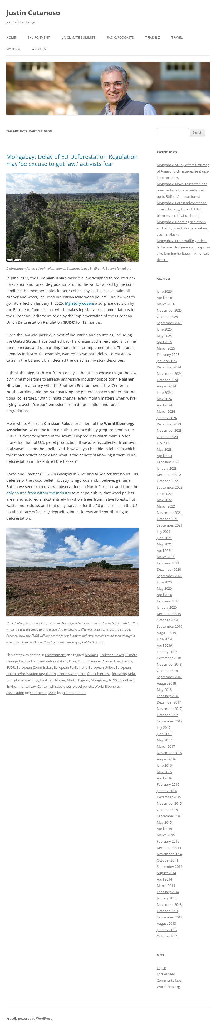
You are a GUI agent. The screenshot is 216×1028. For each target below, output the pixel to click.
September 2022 (169, 487)
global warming (26, 680)
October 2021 (167, 519)
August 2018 (166, 683)
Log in (161, 967)
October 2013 (167, 910)
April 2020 (164, 594)
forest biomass (98, 673)
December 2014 (169, 847)
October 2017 (167, 714)
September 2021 (169, 525)
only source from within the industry (38, 492)
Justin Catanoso (33, 12)
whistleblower (60, 686)
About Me (40, 49)
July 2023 (163, 443)
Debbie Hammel (32, 661)
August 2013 (166, 923)
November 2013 (169, 904)
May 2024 (164, 398)
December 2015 (169, 797)
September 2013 (169, 917)
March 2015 (166, 835)
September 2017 (169, 721)
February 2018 (168, 695)
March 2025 (166, 348)
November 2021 (169, 512)
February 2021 (168, 563)
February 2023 (168, 462)
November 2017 (169, 708)
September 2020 (169, 575)
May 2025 (164, 335)
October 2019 (167, 620)
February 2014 (168, 891)
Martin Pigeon (78, 680)
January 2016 (167, 790)
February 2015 (168, 841)
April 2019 (164, 645)
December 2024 (169, 367)
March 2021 (166, 556)
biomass (91, 654)
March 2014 (166, 885)
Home (11, 37)
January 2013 (167, 929)
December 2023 (169, 424)
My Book (13, 49)
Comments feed (169, 980)
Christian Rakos (112, 654)
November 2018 (169, 664)
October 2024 (167, 379)
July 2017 (163, 727)
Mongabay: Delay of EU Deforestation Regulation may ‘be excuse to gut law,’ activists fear (72, 160)
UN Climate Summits (78, 37)
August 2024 (166, 386)
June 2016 (164, 765)
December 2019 (169, 613)
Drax (72, 661)
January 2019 (167, 651)
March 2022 (166, 506)
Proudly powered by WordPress (29, 1018)
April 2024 (164, 405)
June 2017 (164, 733)
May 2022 (164, 500)
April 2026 (164, 297)
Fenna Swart (67, 673)
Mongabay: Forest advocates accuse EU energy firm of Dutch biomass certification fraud (182, 209)
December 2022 (169, 474)
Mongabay (99, 680)
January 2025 (167, 360)
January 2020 (167, 607)
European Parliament (70, 667)
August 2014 (166, 872)
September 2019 (169, 626)
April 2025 (164, 342)
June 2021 (164, 537)
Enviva (127, 661)
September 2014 (169, 866)
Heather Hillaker (52, 680)
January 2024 (167, 417)
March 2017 (166, 746)
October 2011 (167, 936)
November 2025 (169, 310)
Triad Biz (152, 37)
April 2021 (164, 550)
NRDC (113, 680)
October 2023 (167, 436)
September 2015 (169, 816)
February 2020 (168, 601)
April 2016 (164, 778)
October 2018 (167, 670)
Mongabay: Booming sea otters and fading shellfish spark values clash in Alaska (182, 228)
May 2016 (164, 771)
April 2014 (164, 879)
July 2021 (163, 531)
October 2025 (167, 316)
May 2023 (164, 449)
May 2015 (164, 822)
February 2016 (168, 784)
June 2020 (164, 582)
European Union (101, 667)
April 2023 (164, 455)
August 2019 (166, 632)
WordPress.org (168, 986)
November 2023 (169, 430)
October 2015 (167, 809)
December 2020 (169, 569)
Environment (38, 37)
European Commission (34, 667)
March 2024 (166, 411)
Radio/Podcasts (120, 37)
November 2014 (169, 854)
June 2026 (164, 291)
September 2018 (169, 677)
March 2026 (166, 304)
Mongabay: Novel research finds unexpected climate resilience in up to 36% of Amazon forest (182, 190)
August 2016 (166, 759)
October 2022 (167, 481)
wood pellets (83, 686)
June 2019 (164, 639)
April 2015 (164, 828)
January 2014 (167, 898)
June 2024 (164, 392)
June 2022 (164, 493)
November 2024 (169, 373)
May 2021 (164, 544)
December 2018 (169, 658)
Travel (177, 37)
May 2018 (164, 689)
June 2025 (164, 329)
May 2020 (164, 588)
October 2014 (167, 860)
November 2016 (169, 752)
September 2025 (169, 323)
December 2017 (169, 702)
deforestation (56, 661)
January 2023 (167, 468)
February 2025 (168, 354)
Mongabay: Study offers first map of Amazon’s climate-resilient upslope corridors (183, 171)
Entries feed (166, 974)
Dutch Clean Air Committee (99, 661)
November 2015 (169, 803)
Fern (82, 673)
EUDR (10, 667)
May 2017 (164, 740)
